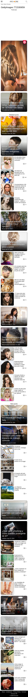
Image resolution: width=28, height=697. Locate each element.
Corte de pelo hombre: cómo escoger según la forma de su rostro (19, 350)
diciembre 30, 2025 (10, 422)
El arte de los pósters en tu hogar (20, 460)
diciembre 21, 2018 (10, 324)
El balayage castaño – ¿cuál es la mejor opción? (12, 224)
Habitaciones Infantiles (8, 518)
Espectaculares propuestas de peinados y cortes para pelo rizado (19, 364)
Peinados (9, 4)
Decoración (5, 633)
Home (2, 4)
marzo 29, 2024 (11, 613)
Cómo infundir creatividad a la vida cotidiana (11, 608)
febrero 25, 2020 (9, 154)
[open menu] (1, 1)
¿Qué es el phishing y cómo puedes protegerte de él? (14, 533)
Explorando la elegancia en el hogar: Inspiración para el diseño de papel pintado (19, 558)
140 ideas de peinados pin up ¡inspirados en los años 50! (19, 173)
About (3, 692)
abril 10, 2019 (8, 249)
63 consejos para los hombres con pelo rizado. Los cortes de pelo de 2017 (20, 268)
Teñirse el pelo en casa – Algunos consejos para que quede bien (14, 128)
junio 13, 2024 (17, 518)
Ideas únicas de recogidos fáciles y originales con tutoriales (19, 255)
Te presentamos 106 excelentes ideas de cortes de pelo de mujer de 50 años (20, 187)
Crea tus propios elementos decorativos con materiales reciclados (19, 653)
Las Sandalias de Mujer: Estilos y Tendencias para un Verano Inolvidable (20, 585)
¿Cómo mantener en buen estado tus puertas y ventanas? (20, 570)
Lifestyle (4, 538)
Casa (3, 422)
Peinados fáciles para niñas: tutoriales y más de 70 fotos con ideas (13, 105)
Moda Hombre (5, 344)
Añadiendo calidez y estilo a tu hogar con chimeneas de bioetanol (20, 544)
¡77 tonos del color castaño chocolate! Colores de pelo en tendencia (19, 296)
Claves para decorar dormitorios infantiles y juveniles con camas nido (13, 512)
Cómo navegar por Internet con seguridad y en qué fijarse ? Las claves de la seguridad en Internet (19, 640)
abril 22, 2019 (8, 228)
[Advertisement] (14, 25)
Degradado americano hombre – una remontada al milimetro (13, 339)
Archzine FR (14, 693)
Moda (5, 4)
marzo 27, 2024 (12, 633)
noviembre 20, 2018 (15, 344)
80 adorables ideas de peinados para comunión (19, 159)
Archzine (24, 692)
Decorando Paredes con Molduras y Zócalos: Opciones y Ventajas (13, 628)
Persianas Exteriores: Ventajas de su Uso (20, 448)
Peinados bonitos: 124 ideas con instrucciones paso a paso (13, 244)
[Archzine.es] (14, 2)
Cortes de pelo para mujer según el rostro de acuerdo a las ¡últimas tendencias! (20, 392)
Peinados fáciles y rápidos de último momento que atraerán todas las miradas (19, 378)
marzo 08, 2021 (11, 133)
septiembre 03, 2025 (10, 443)
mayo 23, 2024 (10, 538)
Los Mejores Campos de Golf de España (20, 488)
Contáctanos (9, 692)
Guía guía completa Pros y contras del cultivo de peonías (20, 679)
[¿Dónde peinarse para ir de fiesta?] (14, 316)
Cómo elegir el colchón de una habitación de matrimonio (18, 666)
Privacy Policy (17, 692)
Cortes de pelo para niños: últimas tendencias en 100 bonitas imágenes (11, 148)
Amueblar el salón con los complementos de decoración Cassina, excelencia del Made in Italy (13, 415)
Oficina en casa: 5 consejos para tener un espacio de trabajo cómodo (13, 437)
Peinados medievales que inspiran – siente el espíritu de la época (20, 200)
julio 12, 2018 (10, 110)
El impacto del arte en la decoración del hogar (20, 475)
